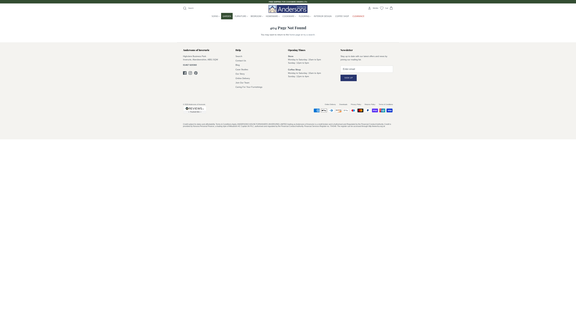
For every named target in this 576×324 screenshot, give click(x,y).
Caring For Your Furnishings (249, 87)
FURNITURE (240, 16)
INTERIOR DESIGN (323, 16)
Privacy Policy (356, 104)
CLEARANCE (358, 16)
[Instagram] (190, 73)
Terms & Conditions (386, 104)
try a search (309, 34)
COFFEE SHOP (342, 16)
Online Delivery (243, 78)
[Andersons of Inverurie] (288, 9)
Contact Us (241, 60)
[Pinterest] (196, 73)
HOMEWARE (272, 16)
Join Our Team (242, 82)
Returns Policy (370, 104)
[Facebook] (184, 73)
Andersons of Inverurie (197, 104)
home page (295, 34)
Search (239, 56)
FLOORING (304, 16)
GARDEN (227, 16)
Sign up (348, 78)
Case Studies (242, 69)
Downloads (343, 104)
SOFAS (215, 16)
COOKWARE (288, 16)
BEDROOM (256, 16)
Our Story (240, 74)
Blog (238, 65)
